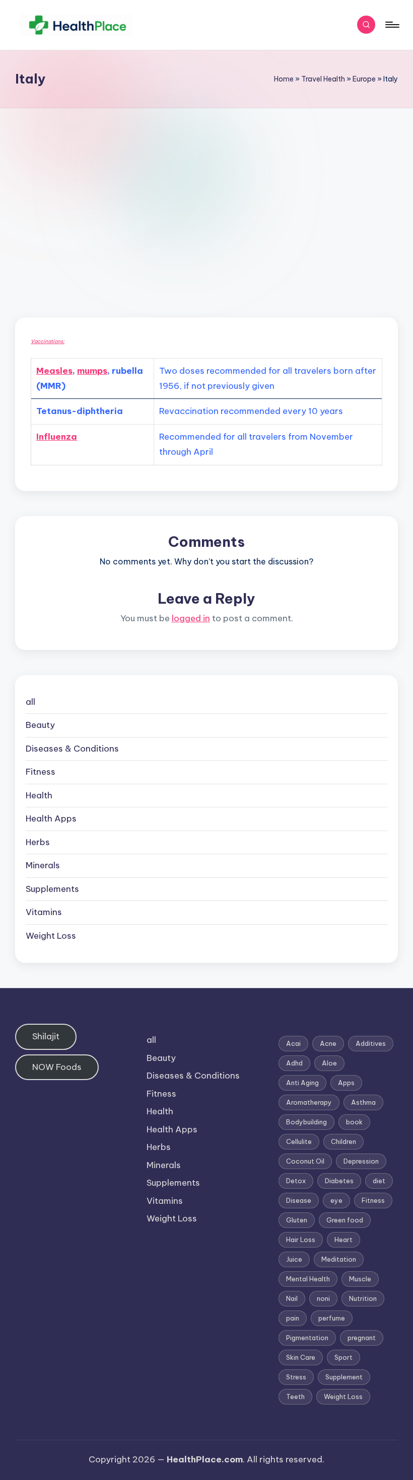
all (30, 701)
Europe (364, 79)
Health (39, 795)
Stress (296, 1377)
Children (343, 1141)
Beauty (40, 724)
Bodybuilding (306, 1122)
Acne (328, 1043)
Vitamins (44, 912)
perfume (331, 1318)
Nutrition (363, 1298)
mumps (92, 370)
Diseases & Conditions (72, 748)
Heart (343, 1240)
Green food (344, 1220)
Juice (294, 1259)
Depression (361, 1161)
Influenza (56, 436)
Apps (346, 1083)
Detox (296, 1181)
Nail (292, 1298)
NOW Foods (57, 1067)
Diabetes (339, 1181)
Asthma (363, 1102)
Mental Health (308, 1279)
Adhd (294, 1063)
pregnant (362, 1338)
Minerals (43, 865)
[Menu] (391, 24)
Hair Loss (300, 1240)
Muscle (360, 1279)
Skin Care (300, 1357)
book (354, 1122)
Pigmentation (307, 1338)
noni (323, 1298)
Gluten (296, 1220)
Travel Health (323, 79)
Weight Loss (51, 935)
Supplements (52, 888)
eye (336, 1200)
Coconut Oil (305, 1161)
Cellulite (299, 1141)
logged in (191, 618)
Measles (54, 370)
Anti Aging (302, 1083)
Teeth (295, 1396)
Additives (371, 1043)
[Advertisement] (206, 183)
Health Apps (51, 818)
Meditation (338, 1259)
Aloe (329, 1063)
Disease (298, 1200)
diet (379, 1181)
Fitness (40, 771)
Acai (293, 1043)
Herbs (38, 842)
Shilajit (45, 1036)
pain (292, 1318)
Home (284, 79)
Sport (343, 1357)
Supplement (344, 1377)
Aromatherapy (309, 1102)
